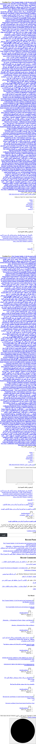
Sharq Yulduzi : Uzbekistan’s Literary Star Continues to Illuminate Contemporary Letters (19, 92)
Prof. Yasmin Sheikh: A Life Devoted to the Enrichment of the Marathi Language (18, 3)
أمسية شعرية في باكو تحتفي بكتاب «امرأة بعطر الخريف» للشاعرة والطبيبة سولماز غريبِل (18, 302)
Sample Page (29, 206)
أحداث (32, 641)
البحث (34, 532)
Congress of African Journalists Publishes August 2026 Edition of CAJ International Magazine (19, 170)
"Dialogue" (25, 239)
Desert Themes (32, 717)
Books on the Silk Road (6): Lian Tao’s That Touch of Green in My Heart (18, 97)
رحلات (27, 515)
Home (31, 200)
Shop (31, 207)
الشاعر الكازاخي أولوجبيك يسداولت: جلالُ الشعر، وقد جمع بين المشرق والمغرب (18, 76)
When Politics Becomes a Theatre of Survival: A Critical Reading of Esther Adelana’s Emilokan (20, 101)
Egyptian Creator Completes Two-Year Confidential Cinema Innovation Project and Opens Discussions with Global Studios (18, 189)
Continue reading (31, 531)
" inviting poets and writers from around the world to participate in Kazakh (13, 237)
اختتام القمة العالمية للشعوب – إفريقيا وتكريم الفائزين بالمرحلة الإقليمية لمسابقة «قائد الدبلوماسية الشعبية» (19, 141)
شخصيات (22, 515)
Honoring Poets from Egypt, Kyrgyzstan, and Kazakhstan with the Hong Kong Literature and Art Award (18, 106)
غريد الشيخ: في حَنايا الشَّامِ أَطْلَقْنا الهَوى (21, 83)
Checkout (30, 203)
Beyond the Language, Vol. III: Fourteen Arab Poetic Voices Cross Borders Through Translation (19, 109)
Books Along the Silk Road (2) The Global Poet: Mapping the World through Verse (18, 164)
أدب (31, 515)
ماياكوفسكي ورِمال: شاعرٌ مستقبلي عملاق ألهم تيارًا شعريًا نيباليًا (18, 554)
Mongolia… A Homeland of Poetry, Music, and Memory (20, 546)
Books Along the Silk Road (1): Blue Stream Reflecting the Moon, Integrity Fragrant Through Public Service (17, 162)
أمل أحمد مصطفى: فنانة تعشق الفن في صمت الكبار (19, 38)
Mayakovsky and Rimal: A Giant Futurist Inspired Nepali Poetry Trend (20, 703)
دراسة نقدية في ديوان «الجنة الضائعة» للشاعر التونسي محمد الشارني (19, 57)
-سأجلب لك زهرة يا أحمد (7, 235)
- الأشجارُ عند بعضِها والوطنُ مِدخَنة (23, 235)
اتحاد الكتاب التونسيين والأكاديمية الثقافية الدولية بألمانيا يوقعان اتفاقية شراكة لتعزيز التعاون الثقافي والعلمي (19, 185)
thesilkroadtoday (25, 513)
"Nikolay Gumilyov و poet (23, 241)
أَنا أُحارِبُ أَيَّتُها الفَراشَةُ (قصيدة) (14, 105)
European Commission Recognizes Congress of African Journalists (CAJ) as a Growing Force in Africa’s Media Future (18, 134)
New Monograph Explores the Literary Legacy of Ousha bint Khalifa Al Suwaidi (17, 187)
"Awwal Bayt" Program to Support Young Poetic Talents (16, 238)
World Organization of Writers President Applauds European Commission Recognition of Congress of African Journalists (18, 128)
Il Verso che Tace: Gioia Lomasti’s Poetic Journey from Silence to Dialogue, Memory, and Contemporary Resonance (18, 73)
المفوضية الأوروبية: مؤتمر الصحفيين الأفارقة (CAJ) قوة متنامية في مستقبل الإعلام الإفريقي (20, 131)
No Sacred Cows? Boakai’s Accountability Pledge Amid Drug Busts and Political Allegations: (17, 18)
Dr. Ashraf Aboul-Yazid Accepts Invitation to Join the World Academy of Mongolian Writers (15, 26)
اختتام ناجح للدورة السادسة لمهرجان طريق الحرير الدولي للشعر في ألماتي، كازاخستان (20, 175)
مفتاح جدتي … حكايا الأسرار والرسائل (21, 155)
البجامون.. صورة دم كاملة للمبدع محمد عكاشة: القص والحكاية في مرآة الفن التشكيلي (18, 65)
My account (29, 204)
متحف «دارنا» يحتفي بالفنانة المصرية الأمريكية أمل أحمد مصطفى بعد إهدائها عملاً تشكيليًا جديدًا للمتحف (19, 7)
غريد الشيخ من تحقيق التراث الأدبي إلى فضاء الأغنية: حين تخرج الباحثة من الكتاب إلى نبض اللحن (18, 87)
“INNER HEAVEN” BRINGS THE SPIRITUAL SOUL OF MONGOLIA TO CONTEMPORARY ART (18, 10)
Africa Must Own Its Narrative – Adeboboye (14, 121)
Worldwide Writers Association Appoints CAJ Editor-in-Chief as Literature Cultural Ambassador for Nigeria (20, 153)
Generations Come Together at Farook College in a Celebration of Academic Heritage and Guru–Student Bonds (18, 51)
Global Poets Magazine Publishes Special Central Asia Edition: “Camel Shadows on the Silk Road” (19, 115)
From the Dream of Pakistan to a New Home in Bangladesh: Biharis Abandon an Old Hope (19, 103)
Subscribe (30, 249)
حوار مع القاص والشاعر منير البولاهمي (17, 119)
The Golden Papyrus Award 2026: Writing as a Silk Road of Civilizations (19, 150)
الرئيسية (30, 209)
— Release (30, 236)
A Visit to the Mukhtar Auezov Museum (19, 169)
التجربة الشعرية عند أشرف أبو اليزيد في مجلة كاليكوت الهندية (22, 521)
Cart (31, 201)
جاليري (32, 622)
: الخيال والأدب (23, 236)
